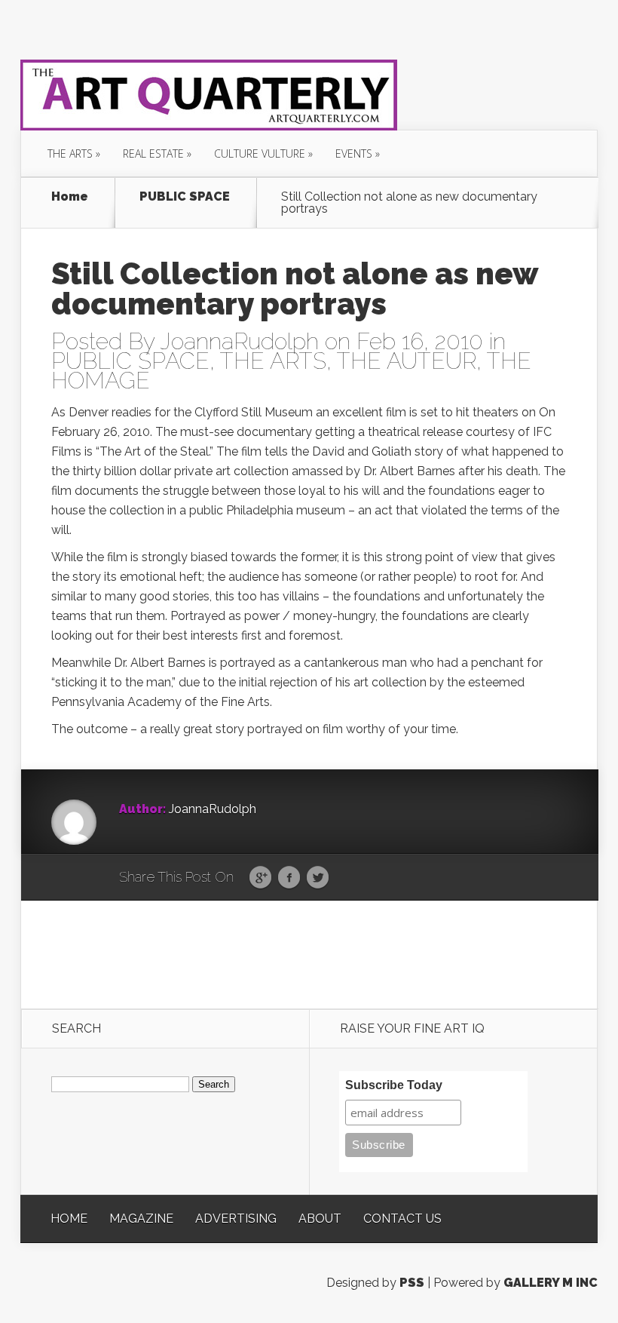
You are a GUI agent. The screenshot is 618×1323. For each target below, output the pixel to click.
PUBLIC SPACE (184, 197)
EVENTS (353, 153)
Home (69, 197)
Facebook (289, 878)
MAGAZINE (141, 1218)
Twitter (317, 878)
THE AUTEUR (406, 361)
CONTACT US (402, 1218)
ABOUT (319, 1218)
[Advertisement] (309, 953)
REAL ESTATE (153, 153)
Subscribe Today (393, 1085)
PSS (411, 1282)
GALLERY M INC (550, 1282)
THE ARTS (70, 153)
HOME (68, 1218)
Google (260, 878)
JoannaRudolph (239, 341)
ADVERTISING (236, 1218)
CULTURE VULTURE (259, 153)
